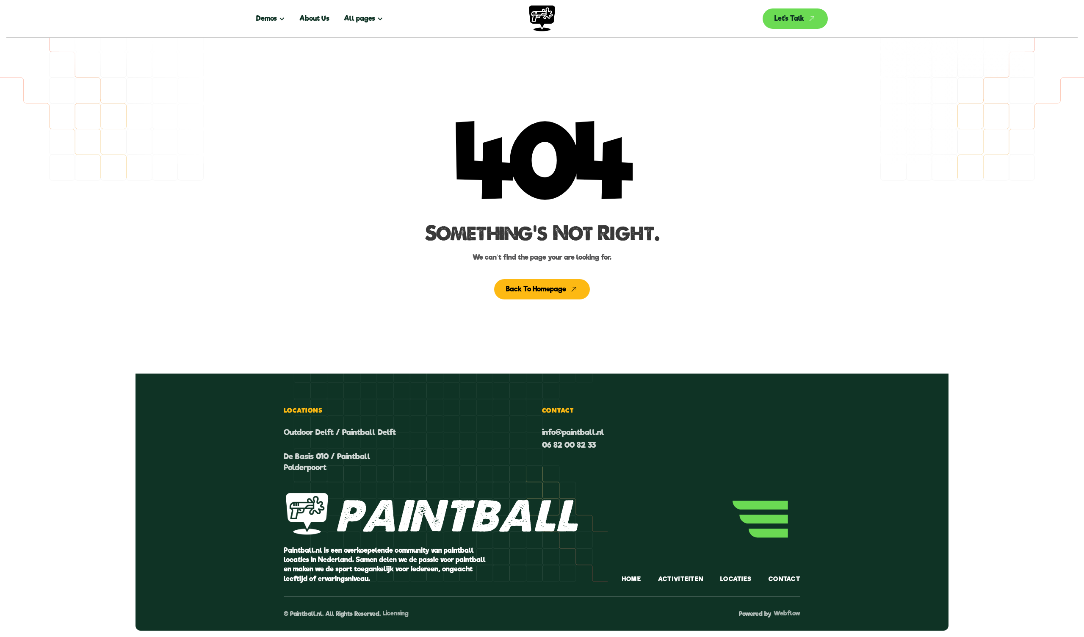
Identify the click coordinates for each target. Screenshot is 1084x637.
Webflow (787, 613)
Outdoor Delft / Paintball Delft (340, 432)
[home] (542, 18)
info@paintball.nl (573, 432)
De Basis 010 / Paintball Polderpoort (327, 461)
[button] (274, 19)
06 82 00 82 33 (569, 445)
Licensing (395, 613)
